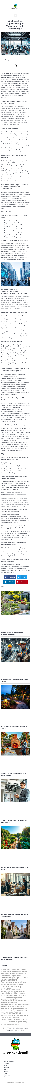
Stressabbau (21, 1011)
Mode (6, 1069)
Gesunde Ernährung (11, 986)
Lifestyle (6, 1067)
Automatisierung (22, 971)
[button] (15, 15)
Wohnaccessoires (5, 1022)
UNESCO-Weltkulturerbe (21, 1019)
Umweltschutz (7, 1019)
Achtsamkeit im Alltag (18, 969)
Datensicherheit (5, 973)
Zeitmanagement (5, 1024)
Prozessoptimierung (7, 1006)
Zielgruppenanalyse (14, 1024)
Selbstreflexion (21, 1009)
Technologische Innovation (19, 1015)
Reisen (6, 1071)
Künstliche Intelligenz (10, 993)
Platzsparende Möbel (24, 1004)
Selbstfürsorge (8, 1008)
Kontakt (6, 1077)
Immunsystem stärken (8, 991)
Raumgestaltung (19, 1006)
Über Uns (7, 1075)
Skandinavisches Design (8, 1011)
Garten (6, 1065)
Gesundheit (6, 989)
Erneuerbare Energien (7, 984)
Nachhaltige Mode (14, 998)
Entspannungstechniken (13, 982)
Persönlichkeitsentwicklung (9, 1004)
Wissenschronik (9, 1061)
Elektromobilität (23, 978)
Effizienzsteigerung (9, 978)
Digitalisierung (17, 976)
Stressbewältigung (12, 1013)
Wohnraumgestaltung (18, 1022)
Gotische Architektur (16, 989)
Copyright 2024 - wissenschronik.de (15, 1082)
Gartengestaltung (18, 984)
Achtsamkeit (5, 969)
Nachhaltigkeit (9, 1000)
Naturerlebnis (22, 1000)
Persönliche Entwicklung (9, 1002)
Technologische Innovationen (10, 1017)
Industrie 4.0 (20, 991)
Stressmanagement (6, 1015)
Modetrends (13, 995)
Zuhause (6, 1063)
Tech (4, 1028)
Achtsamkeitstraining (9, 971)
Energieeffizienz (9, 980)
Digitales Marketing (15, 973)
